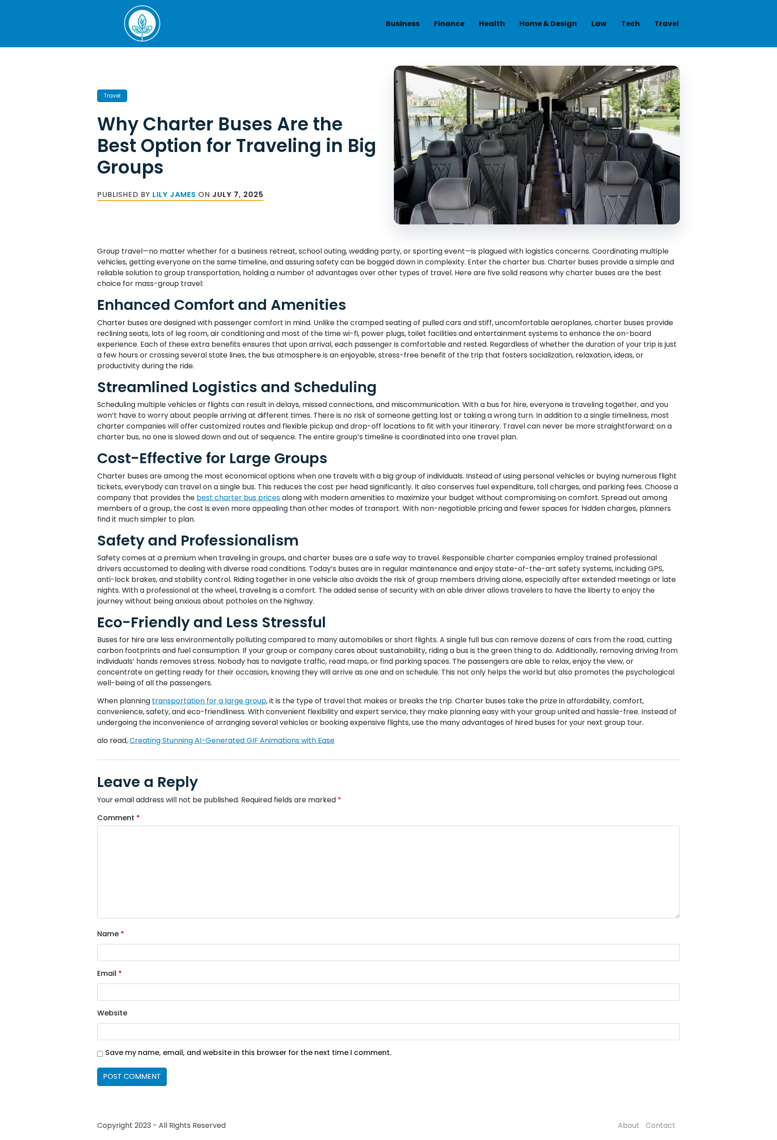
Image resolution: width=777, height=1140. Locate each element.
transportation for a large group (209, 701)
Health (492, 23)
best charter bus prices (238, 497)
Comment (118, 818)
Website (112, 1013)
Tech (630, 23)
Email (109, 973)
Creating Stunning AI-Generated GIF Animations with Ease (232, 740)
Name (110, 934)
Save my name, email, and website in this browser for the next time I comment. (248, 1052)
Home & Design (548, 23)
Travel (666, 23)
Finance (449, 23)
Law (599, 23)
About (628, 1125)
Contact (660, 1125)
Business (403, 23)
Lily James (174, 194)
